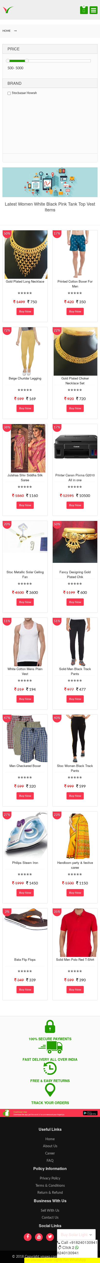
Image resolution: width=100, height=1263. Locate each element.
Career (50, 1153)
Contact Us (50, 1217)
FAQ (50, 1160)
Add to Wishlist (27, 275)
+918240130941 (83, 1242)
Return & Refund (50, 1192)
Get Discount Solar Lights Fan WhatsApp (55, 1260)
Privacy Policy (50, 1178)
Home (50, 1139)
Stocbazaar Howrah (24, 93)
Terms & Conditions (50, 1185)
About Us (50, 1146)
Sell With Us (50, 1210)
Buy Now (25, 311)
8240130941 (68, 1252)
